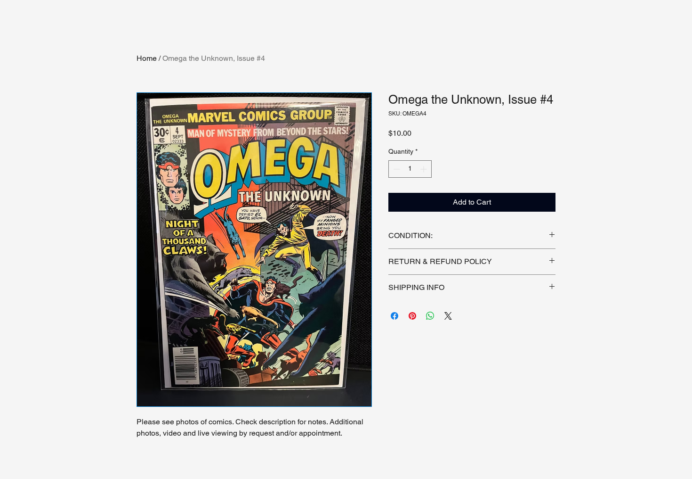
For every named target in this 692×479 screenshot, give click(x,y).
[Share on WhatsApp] (430, 316)
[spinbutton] (410, 169)
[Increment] (424, 169)
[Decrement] (396, 169)
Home (147, 58)
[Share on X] (448, 316)
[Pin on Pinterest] (412, 316)
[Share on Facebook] (394, 316)
